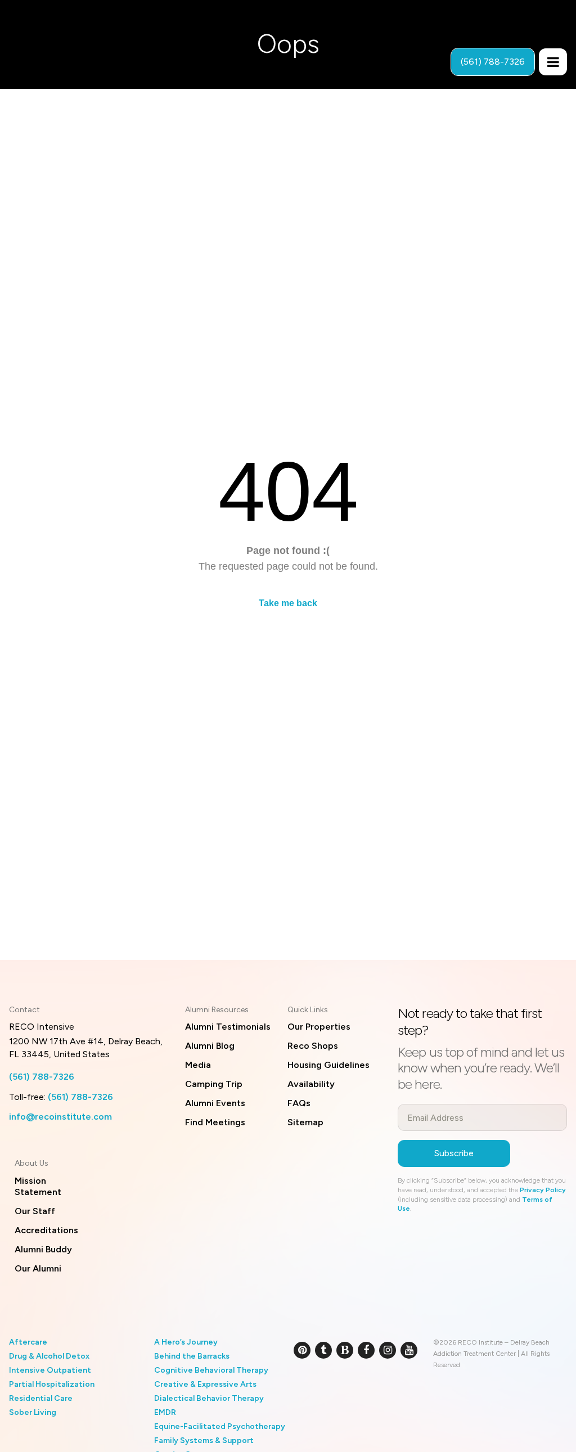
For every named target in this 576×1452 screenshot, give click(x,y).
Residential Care (41, 1398)
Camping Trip (213, 1084)
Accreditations (46, 1230)
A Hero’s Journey (186, 1342)
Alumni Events (215, 1103)
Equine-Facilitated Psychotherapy (219, 1426)
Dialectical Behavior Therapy (209, 1398)
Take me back (288, 603)
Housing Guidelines (328, 1064)
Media (198, 1064)
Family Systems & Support (204, 1440)
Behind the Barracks (192, 1356)
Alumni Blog (210, 1045)
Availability (311, 1084)
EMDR (165, 1412)
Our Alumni (38, 1268)
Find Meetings (215, 1122)
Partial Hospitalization (51, 1384)
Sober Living (32, 1412)
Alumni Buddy (43, 1249)
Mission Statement (38, 1186)
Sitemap (305, 1122)
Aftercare (28, 1342)
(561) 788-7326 (41, 1076)
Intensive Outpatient (50, 1370)
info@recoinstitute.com (60, 1116)
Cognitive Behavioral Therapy (211, 1370)
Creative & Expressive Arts (205, 1384)
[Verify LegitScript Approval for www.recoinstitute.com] (306, 1387)
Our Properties (318, 1026)
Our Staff (35, 1211)
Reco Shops (312, 1045)
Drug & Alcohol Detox (49, 1356)
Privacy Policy (543, 1190)
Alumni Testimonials (228, 1026)
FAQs (298, 1103)
